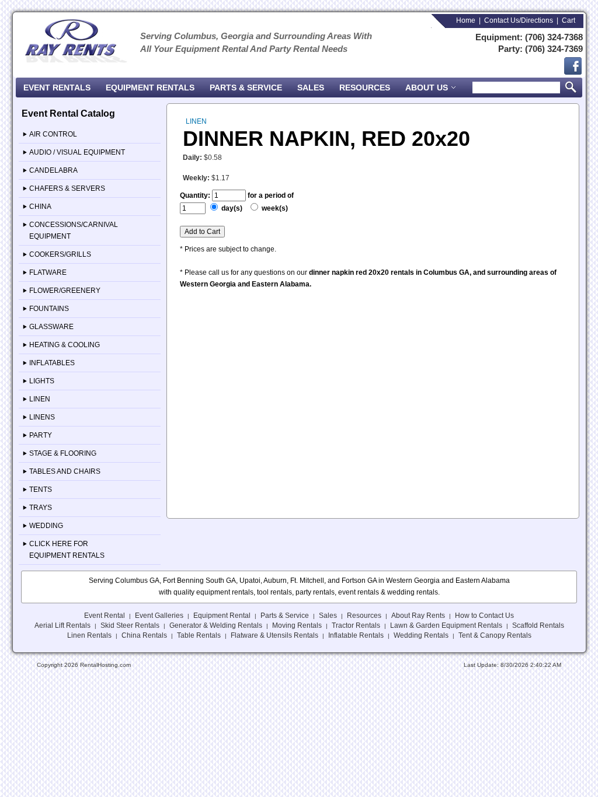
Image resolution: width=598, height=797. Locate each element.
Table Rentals (199, 635)
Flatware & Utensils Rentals (274, 635)
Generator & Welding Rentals (215, 625)
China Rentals (144, 635)
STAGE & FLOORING (62, 453)
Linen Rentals (89, 635)
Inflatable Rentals (356, 635)
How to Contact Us (484, 615)
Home (465, 20)
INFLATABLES (52, 363)
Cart (568, 20)
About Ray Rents (418, 615)
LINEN (39, 399)
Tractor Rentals (356, 625)
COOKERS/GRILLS (60, 254)
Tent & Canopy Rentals (494, 635)
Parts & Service (246, 87)
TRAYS (40, 508)
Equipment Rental (222, 615)
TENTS (40, 489)
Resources (364, 87)
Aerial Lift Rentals (62, 625)
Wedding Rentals (421, 635)
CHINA (40, 206)
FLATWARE (48, 272)
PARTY (40, 435)
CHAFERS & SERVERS (67, 188)
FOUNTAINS (49, 309)
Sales (310, 87)
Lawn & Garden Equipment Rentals (446, 625)
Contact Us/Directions (518, 20)
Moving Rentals (297, 625)
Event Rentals (57, 87)
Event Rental (104, 615)
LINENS (42, 417)
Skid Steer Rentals (129, 625)
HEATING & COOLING (64, 345)
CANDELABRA (53, 170)
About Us (427, 87)
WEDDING (46, 526)
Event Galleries (159, 615)
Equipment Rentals (150, 87)
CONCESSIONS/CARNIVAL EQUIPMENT (73, 230)
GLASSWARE (51, 327)
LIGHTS (41, 381)
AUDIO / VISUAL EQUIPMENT (77, 152)
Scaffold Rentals (538, 625)
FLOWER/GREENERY (64, 290)
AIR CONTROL (53, 134)
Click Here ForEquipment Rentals (67, 550)
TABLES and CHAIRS (64, 471)
